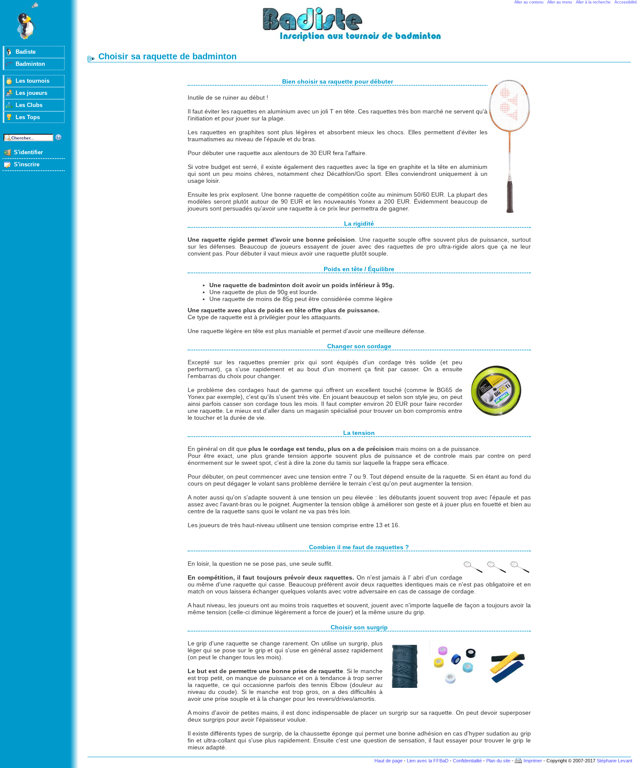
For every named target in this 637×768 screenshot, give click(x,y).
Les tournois (32, 81)
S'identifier (28, 152)
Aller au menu (559, 2)
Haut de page (388, 760)
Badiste (26, 52)
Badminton (30, 64)
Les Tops (28, 117)
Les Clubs (29, 105)
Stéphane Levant (614, 760)
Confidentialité (467, 760)
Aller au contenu (528, 2)
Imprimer (532, 760)
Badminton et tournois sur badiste (362, 28)
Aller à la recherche (593, 2)
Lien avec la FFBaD (427, 760)
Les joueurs (31, 93)
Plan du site (498, 760)
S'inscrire (26, 164)
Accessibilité (625, 2)
